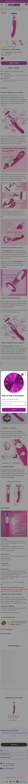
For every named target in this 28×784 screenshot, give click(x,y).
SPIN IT (14, 409)
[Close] (25, 373)
